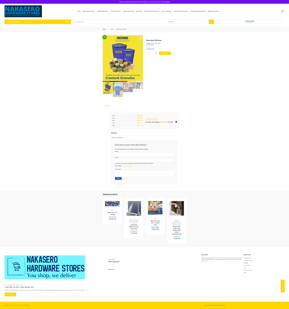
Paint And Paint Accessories (151, 11)
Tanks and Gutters (116, 11)
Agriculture (139, 11)
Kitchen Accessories (128, 11)
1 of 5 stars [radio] (123, 166)
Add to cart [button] (113, 229)
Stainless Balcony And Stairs (198, 11)
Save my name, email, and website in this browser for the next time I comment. (134, 163)
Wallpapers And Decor (213, 11)
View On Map (11, 294)
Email (116, 157)
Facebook (208, 305)
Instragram (215, 305)
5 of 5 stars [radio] (132, 166)
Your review (118, 169)
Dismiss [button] (168, 1)
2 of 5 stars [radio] (125, 166)
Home (79, 11)
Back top (282, 287)
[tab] (107, 106)
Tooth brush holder (177, 224)
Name (117, 151)
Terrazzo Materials (166, 11)
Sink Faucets (135, 221)
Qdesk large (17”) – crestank (112, 213)
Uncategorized (134, 222)
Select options (156, 240)
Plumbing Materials (103, 11)
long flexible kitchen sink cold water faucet (133, 226)
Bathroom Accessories (89, 11)
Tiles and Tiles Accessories (180, 11)
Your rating (118, 166)
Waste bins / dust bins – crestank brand (155, 223)
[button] (140, 37)
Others (111, 29)
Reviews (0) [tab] (107, 105)
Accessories (176, 220)
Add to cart (165, 53)
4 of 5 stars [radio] (130, 166)
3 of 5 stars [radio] (128, 166)
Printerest (222, 305)
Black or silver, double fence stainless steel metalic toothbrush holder (177, 230)
